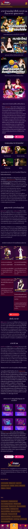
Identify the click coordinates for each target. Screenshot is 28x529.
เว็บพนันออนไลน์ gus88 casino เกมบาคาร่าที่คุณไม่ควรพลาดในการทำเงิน (20, 297)
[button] (26, 3)
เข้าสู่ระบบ (7, 528)
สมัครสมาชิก (14, 527)
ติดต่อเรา (25, 528)
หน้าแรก (2, 528)
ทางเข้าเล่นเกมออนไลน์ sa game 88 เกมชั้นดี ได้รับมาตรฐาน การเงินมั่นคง (7, 282)
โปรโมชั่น (20, 528)
